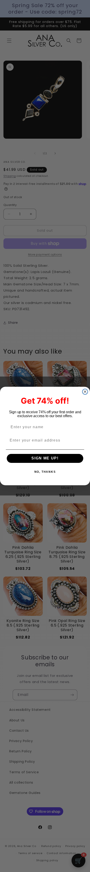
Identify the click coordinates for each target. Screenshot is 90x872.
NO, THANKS (45, 472)
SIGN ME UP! (45, 458)
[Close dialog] (85, 391)
